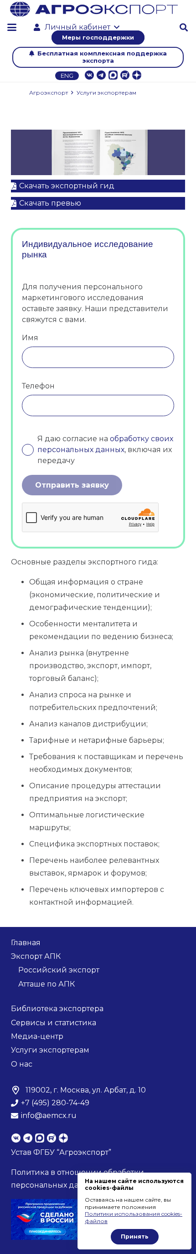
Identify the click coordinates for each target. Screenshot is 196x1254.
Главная (26, 942)
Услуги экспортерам (50, 1050)
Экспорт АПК (36, 956)
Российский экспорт (58, 970)
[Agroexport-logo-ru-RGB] (94, 9)
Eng (67, 75)
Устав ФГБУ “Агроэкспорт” (61, 1152)
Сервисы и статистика (53, 1022)
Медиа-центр (37, 1036)
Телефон (38, 386)
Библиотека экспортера (57, 1008)
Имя (30, 337)
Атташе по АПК (46, 984)
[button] (11, 27)
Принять (135, 1236)
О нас (21, 1064)
